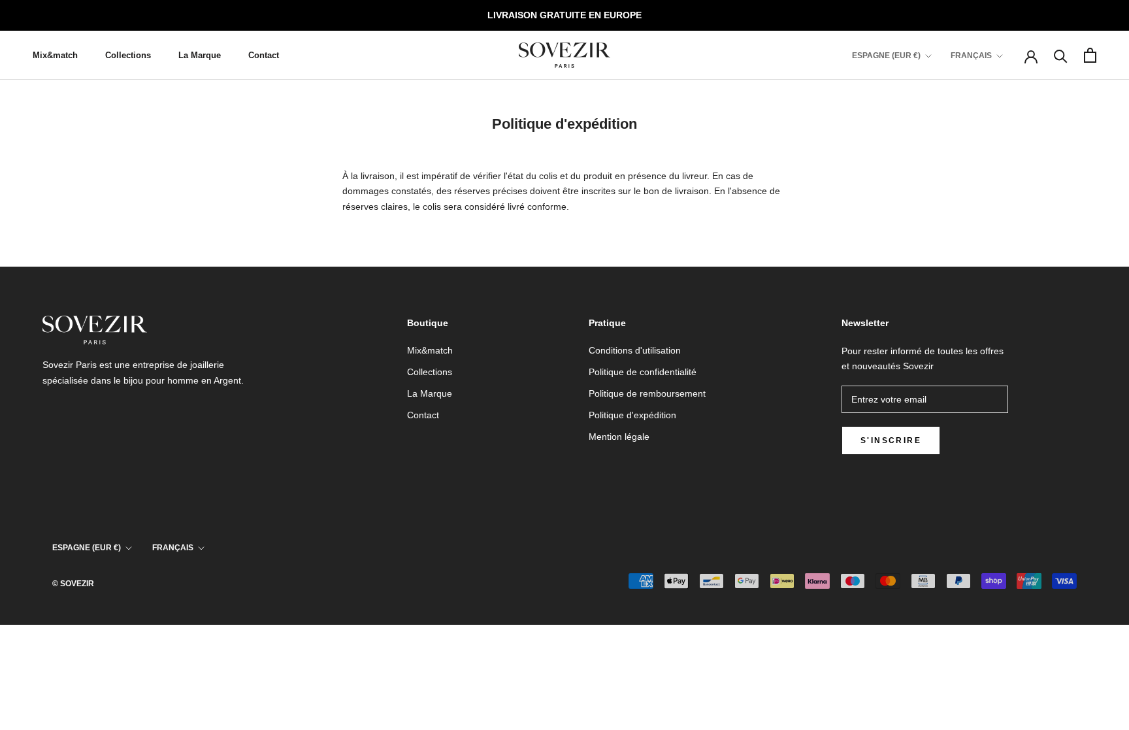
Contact (263, 55)
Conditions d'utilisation (635, 350)
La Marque (199, 55)
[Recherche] (1061, 55)
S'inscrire (890, 440)
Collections (128, 55)
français (172, 547)
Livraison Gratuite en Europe (564, 15)
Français (971, 55)
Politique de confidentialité (642, 372)
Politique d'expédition (632, 415)
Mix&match (55, 55)
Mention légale (619, 436)
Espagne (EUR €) (886, 55)
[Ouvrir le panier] (1090, 55)
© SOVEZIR (73, 583)
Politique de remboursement (647, 393)
